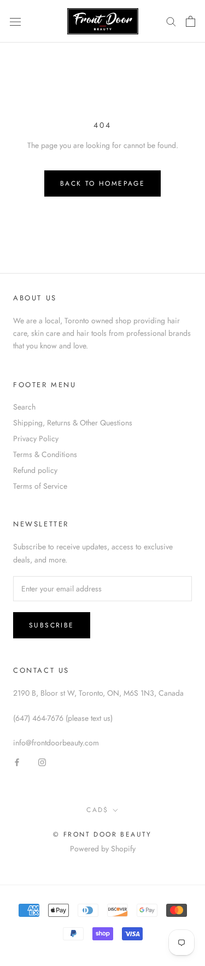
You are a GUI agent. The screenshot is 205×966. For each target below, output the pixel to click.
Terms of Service (40, 486)
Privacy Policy (35, 438)
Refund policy (35, 470)
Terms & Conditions (45, 454)
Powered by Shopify (103, 848)
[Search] (171, 21)
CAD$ (97, 810)
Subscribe (51, 625)
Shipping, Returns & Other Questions (72, 422)
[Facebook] (17, 761)
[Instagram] (42, 761)
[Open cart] (190, 21)
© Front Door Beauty (102, 834)
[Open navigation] (15, 21)
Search (24, 406)
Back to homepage (102, 183)
